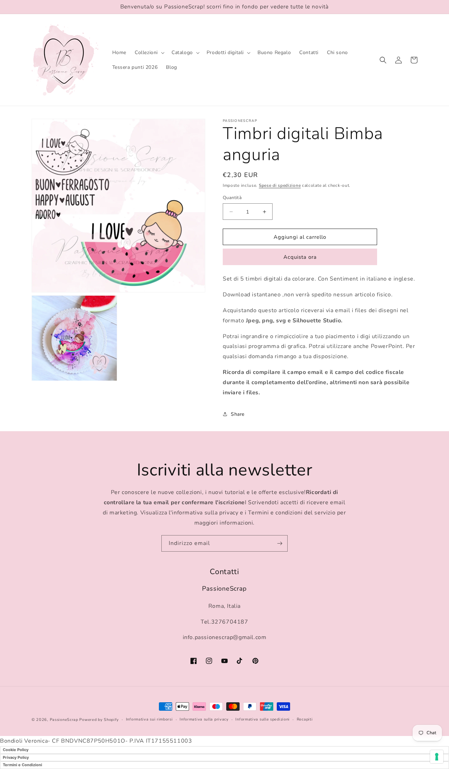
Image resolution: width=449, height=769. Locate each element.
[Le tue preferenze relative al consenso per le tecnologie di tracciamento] (436, 756)
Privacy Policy (16, 757)
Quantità (232, 198)
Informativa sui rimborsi (149, 719)
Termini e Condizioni (22, 764)
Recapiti (305, 719)
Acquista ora (300, 257)
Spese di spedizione (280, 185)
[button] (148, 52)
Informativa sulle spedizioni (262, 719)
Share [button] (237, 414)
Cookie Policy (15, 749)
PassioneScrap (64, 719)
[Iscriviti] (279, 543)
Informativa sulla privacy (204, 719)
